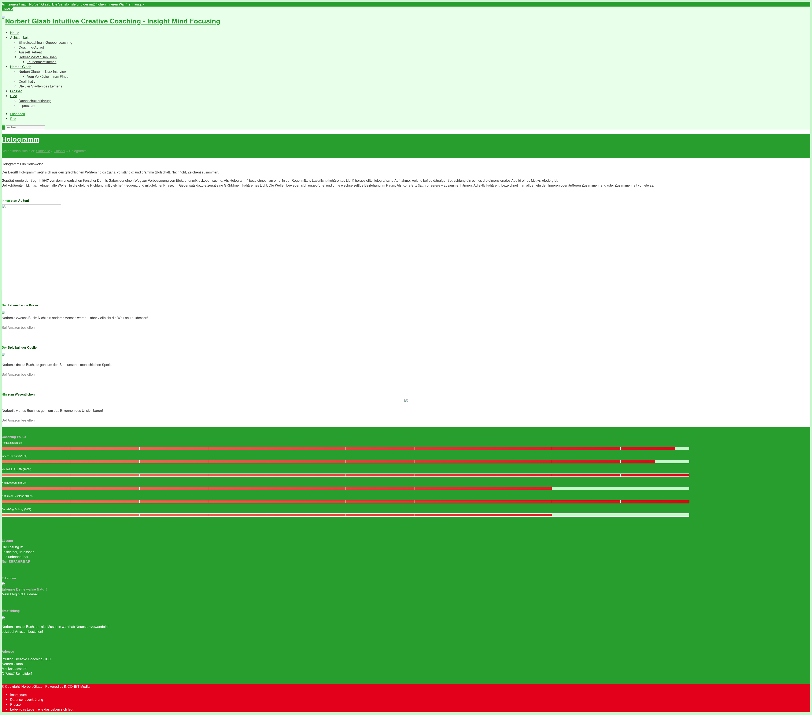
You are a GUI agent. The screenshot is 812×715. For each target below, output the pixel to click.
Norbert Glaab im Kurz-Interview (43, 71)
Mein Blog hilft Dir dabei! (20, 594)
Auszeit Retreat (30, 52)
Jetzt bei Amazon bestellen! (22, 631)
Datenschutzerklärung (35, 100)
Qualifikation (28, 81)
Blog (13, 95)
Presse (15, 704)
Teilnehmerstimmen (41, 61)
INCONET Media (77, 686)
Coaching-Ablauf (31, 47)
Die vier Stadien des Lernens (40, 86)
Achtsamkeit (19, 37)
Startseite (43, 150)
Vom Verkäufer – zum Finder (48, 76)
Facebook (17, 113)
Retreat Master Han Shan (38, 57)
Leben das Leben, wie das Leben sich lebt (41, 709)
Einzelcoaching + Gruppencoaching (45, 42)
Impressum (27, 105)
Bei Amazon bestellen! (19, 327)
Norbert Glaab (20, 66)
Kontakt (7, 9)
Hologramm (20, 139)
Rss (13, 118)
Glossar (16, 91)
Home (14, 32)
